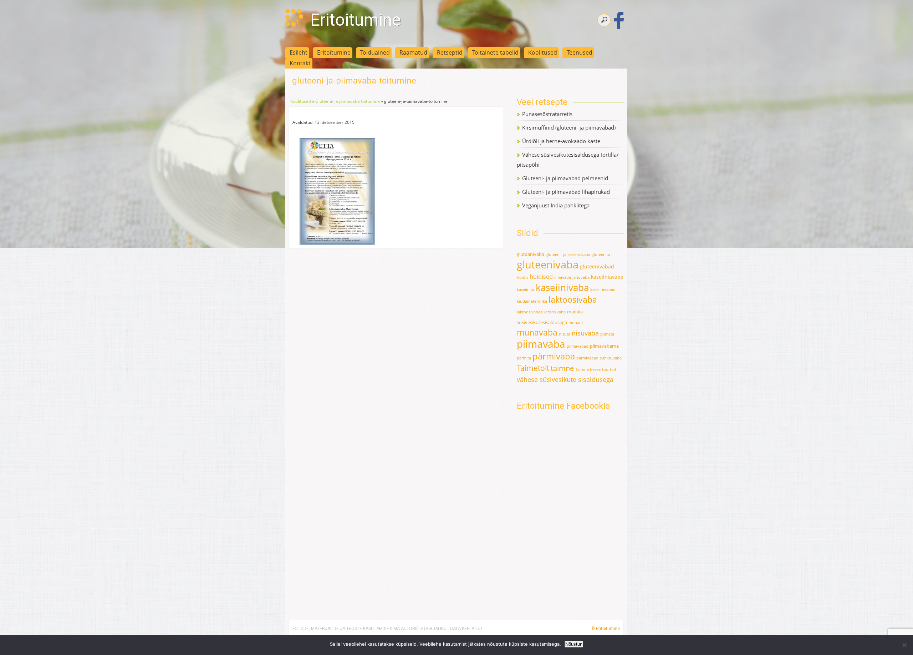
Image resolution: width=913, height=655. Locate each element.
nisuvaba (585, 333)
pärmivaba (553, 356)
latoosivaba (555, 311)
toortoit (609, 369)
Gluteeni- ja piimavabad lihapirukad (566, 191)
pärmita (524, 358)
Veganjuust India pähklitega (556, 205)
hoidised (541, 277)
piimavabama (604, 346)
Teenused (579, 52)
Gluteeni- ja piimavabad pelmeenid (565, 178)
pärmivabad (587, 358)
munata (575, 322)
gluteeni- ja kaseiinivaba (568, 254)
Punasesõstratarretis (547, 113)
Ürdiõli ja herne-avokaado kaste (561, 141)
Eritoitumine (355, 20)
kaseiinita (525, 289)
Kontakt (300, 63)
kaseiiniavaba (607, 276)
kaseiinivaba (562, 287)
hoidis (522, 277)
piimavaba (541, 344)
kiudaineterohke (532, 301)
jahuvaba (581, 277)
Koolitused (542, 52)
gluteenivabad (597, 266)
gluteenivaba (547, 264)
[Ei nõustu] (904, 645)
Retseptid (450, 52)
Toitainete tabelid (495, 52)
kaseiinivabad (603, 289)
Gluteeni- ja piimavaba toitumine (347, 101)
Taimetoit (533, 368)
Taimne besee (588, 369)
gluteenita (601, 254)
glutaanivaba (530, 254)
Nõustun (573, 644)
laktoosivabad (530, 311)
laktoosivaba (573, 299)
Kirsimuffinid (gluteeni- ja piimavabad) (569, 127)
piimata (607, 334)
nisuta (564, 334)
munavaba (537, 332)
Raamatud (413, 52)
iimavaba (562, 277)
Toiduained (375, 52)
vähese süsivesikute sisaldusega (565, 379)
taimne (562, 368)
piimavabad (577, 346)
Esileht (298, 52)
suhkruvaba (611, 358)
